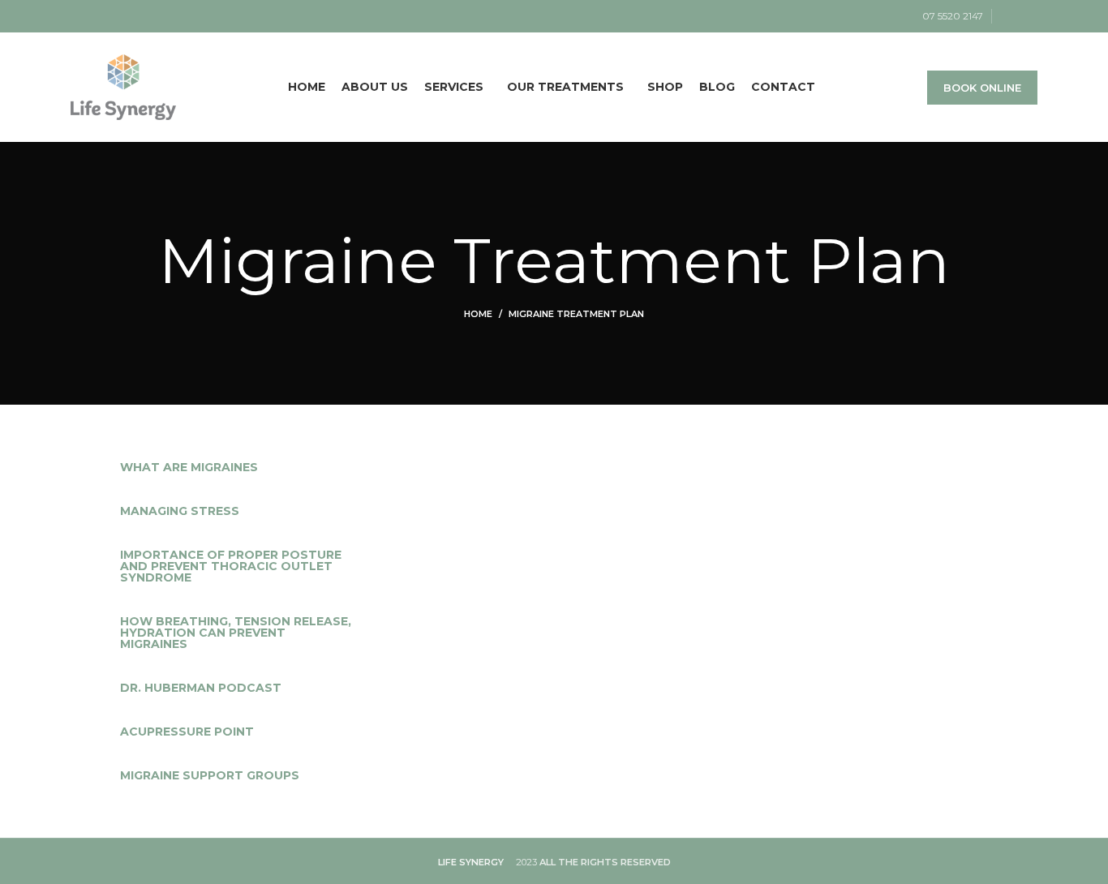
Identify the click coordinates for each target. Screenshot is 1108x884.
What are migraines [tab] (189, 467)
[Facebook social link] (1009, 16)
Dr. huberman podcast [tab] (200, 687)
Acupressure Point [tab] (187, 731)
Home (478, 314)
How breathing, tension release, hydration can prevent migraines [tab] (235, 632)
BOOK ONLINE (982, 87)
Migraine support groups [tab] (209, 775)
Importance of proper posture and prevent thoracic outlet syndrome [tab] (230, 566)
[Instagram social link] (1028, 16)
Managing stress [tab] (179, 511)
